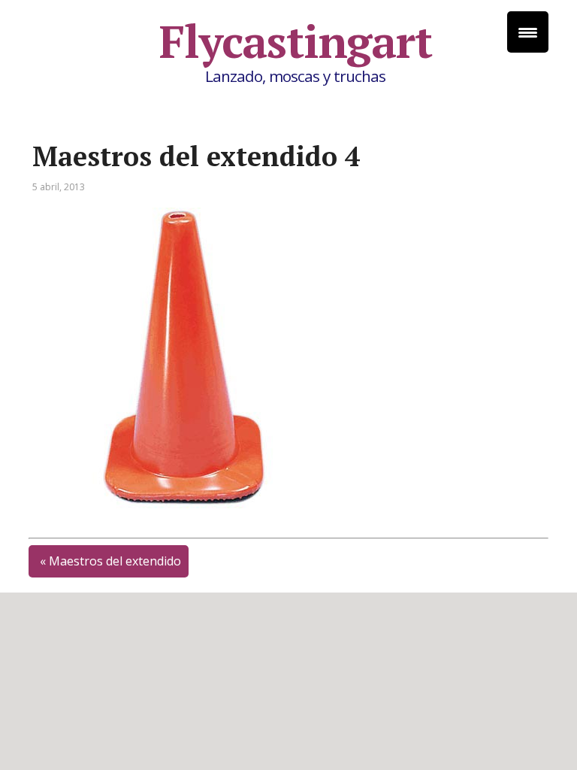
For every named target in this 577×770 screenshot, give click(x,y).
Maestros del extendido (115, 561)
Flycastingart (295, 41)
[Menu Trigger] (527, 32)
